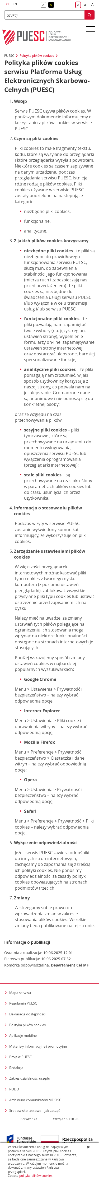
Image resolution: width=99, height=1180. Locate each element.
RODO (14, 1089)
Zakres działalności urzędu (29, 1078)
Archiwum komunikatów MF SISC (35, 1100)
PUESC (9, 56)
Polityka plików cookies (37, 56)
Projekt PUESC (20, 1056)
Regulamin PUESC (23, 1003)
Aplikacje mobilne (23, 1035)
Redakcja (16, 1067)
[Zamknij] (89, 1147)
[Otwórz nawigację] (90, 29)
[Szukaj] (89, 15)
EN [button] (15, 4)
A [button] (44, 5)
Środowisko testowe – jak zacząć (34, 1110)
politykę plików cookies (36, 1176)
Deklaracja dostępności (27, 1014)
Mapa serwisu (20, 992)
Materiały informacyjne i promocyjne (38, 1046)
